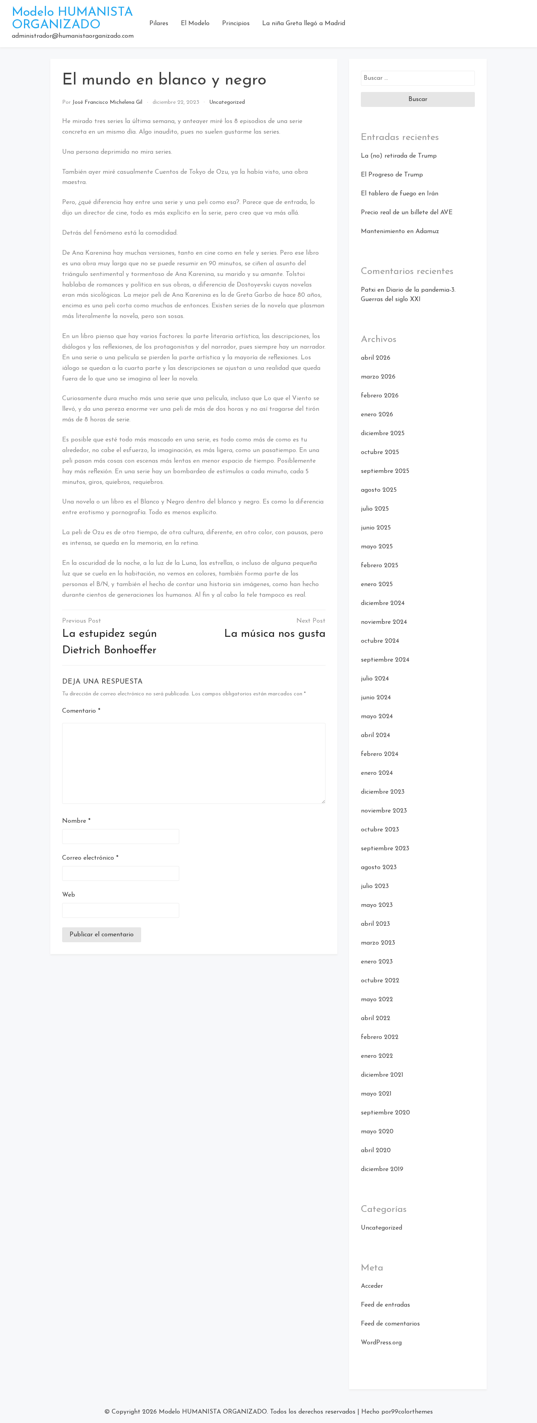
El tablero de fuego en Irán (399, 194)
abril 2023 (375, 924)
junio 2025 (376, 528)
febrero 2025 (379, 566)
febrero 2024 (379, 754)
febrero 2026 (380, 396)
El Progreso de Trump (392, 175)
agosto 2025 (379, 490)
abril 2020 (376, 1150)
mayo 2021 (376, 1094)
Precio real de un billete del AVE (406, 213)
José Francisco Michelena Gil (107, 102)
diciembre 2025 (383, 433)
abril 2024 (375, 735)
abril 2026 (375, 358)
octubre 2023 (380, 830)
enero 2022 (377, 1056)
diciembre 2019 (382, 1169)
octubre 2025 (380, 452)
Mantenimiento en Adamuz (400, 231)
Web (68, 895)
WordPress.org (381, 1343)
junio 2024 (376, 698)
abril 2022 (375, 1018)
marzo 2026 (378, 377)
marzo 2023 (378, 943)
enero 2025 (377, 584)
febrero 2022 (380, 1037)
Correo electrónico (90, 858)
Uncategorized (227, 102)
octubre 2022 (380, 981)
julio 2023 (375, 886)
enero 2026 (377, 415)
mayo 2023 (377, 905)
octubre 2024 (380, 641)
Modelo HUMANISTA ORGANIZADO (72, 18)
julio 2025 (375, 509)
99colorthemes (412, 1412)
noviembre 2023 (384, 811)
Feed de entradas (385, 1305)
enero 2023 (377, 962)
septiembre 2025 (385, 471)
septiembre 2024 (385, 660)
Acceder (372, 1286)
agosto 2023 (379, 867)
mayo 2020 (377, 1132)
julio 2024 (375, 679)
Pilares (158, 23)
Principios (236, 23)
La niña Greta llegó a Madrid (303, 23)
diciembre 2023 (383, 792)
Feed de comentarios (390, 1324)
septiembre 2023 (385, 849)
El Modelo (195, 23)
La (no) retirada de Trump (399, 156)
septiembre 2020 (385, 1113)
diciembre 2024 (383, 603)
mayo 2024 (377, 716)
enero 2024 (377, 773)
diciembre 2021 (382, 1075)
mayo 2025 (377, 547)
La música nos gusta (275, 634)
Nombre (76, 821)
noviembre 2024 (384, 622)
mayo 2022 (377, 999)
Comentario (81, 711)
